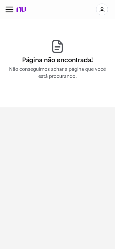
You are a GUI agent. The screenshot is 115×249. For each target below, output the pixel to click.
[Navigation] (9, 9)
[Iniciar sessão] (102, 9)
